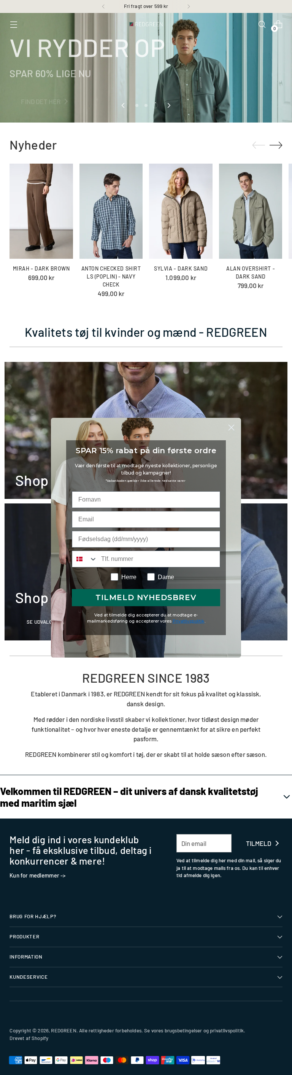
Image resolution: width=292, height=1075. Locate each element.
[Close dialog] (231, 427)
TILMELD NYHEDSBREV (146, 597)
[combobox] (84, 559)
